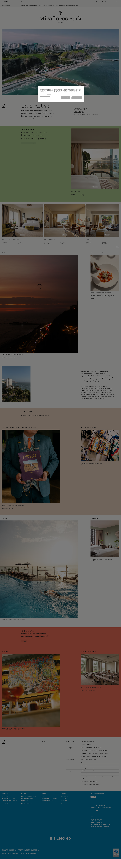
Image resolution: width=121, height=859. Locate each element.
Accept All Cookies (76, 97)
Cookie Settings (45, 97)
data (43, 90)
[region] (61, 94)
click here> (49, 94)
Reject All (65, 97)
